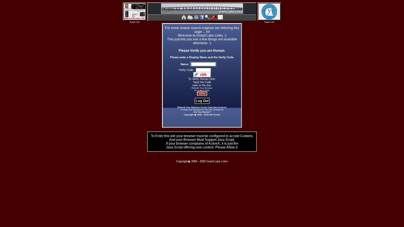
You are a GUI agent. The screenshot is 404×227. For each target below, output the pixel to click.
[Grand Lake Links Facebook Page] (201, 18)
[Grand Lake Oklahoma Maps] (196, 18)
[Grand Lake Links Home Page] (183, 18)
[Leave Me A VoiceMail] (213, 18)
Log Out (202, 101)
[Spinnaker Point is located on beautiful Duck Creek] (269, 18)
